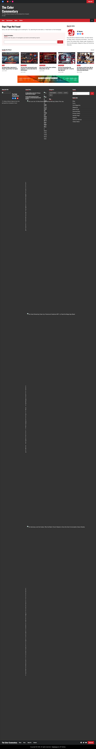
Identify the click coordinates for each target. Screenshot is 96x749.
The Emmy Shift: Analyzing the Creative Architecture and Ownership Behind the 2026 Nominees (29, 69)
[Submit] (92, 93)
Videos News (76, 121)
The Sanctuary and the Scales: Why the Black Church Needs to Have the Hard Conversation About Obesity (85, 69)
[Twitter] (80, 34)
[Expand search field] (92, 20)
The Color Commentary (10, 9)
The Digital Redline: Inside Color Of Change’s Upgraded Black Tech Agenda (10, 68)
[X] (5, 1)
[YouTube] (8, 1)
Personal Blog (76, 111)
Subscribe (91, 742)
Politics (78, 65)
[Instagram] (12, 1)
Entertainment (23, 65)
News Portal (76, 109)
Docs (74, 103)
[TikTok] (10, 1)
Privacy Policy (76, 113)
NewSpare (55, 747)
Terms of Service (77, 119)
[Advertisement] (63, 12)
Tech (3, 65)
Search (60, 42)
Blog (74, 101)
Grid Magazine (76, 105)
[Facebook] (3, 1)
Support (75, 117)
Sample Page (76, 115)
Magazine (75, 107)
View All (92, 49)
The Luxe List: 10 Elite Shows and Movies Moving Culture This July (47, 68)
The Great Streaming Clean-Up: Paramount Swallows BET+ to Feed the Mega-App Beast (66, 69)
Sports (65, 92)
